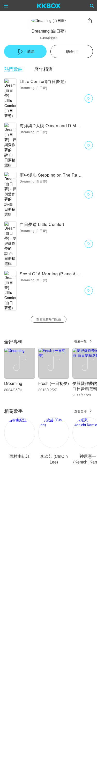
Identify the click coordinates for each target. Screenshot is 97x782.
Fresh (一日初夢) (53, 383)
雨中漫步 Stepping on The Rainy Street (58, 175)
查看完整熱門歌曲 (48, 319)
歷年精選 (43, 69)
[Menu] (6, 6)
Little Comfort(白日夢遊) (43, 81)
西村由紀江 (19, 456)
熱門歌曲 (13, 69)
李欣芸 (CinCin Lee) (54, 459)
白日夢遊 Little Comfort (42, 224)
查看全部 (80, 341)
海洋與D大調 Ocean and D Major (51, 125)
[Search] (92, 6)
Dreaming (13, 383)
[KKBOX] (49, 5)
